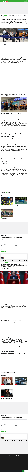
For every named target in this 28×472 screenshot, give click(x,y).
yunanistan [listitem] (8, 192)
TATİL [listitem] (14, 372)
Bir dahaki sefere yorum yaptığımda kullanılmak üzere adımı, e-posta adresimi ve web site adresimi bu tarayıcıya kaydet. (14, 249)
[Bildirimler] (26, 1)
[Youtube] (16, 455)
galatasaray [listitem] (3, 192)
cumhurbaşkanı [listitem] (3, 372)
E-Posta (16, 245)
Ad (1, 245)
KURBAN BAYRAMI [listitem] (9, 372)
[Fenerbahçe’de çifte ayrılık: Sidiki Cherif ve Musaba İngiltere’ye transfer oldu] (7, 202)
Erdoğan (9, 305)
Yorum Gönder (3, 251)
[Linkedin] (19, 455)
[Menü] (1, 1)
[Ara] (25, 1)
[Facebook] (9, 455)
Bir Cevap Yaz (3, 235)
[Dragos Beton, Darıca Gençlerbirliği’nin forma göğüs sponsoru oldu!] (7, 215)
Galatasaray (17, 93)
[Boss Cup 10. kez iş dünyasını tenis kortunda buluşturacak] (21, 202)
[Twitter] (12, 455)
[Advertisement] (14, 8)
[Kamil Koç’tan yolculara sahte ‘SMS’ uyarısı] (21, 382)
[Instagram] (14, 455)
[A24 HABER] (5, 1)
